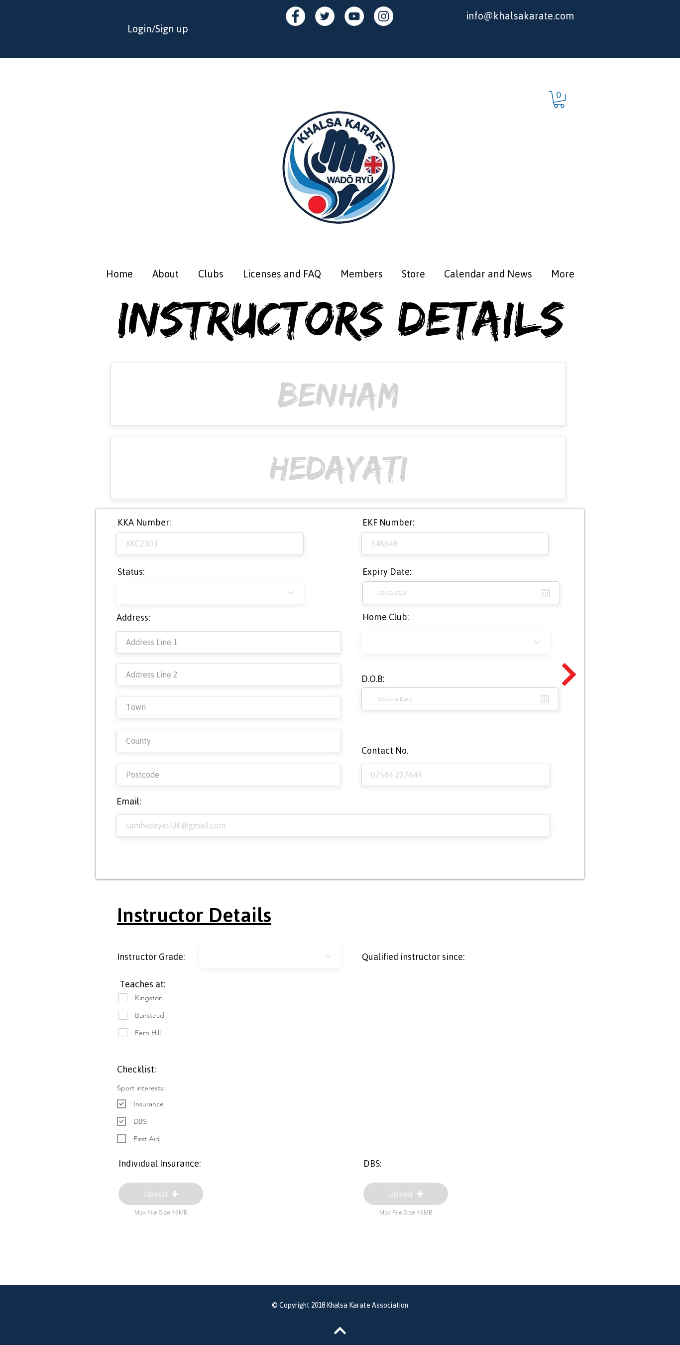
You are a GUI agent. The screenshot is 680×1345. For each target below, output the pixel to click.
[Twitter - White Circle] (325, 16)
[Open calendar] (545, 699)
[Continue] (569, 674)
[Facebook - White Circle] (295, 16)
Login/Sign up (157, 28)
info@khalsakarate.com (520, 15)
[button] (559, 99)
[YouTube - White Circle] (354, 16)
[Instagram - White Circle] (383, 16)
